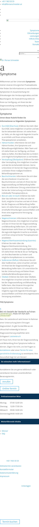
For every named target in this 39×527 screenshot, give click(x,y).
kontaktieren (5, 350)
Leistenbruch (15, 336)
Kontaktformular (7, 469)
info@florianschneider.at (12, 4)
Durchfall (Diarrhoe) (10, 126)
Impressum (4, 476)
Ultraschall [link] (5, 315)
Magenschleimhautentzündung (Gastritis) (19, 240)
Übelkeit (5, 277)
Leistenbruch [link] (6, 313)
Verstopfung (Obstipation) (12, 159)
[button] (19, 309)
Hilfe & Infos (34, 39)
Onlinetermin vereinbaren (10, 466)
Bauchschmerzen (9, 176)
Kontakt (36, 44)
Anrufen (6, 381)
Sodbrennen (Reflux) (10, 260)
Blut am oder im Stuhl (11, 196)
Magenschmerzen (9, 218)
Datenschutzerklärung (9, 473)
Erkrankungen (33, 33)
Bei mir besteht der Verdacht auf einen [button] (17, 311)
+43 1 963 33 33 (8, 1)
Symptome (34, 30)
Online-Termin (9, 388)
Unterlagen (26, 486)
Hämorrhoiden (8, 143)
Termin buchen (9, 521)
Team (37, 41)
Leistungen (34, 36)
